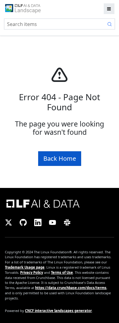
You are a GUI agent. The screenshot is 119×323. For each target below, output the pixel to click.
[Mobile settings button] (109, 8)
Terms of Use (62, 272)
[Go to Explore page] (23, 8)
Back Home (59, 158)
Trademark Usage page (25, 267)
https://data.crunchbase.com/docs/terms (70, 287)
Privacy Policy (31, 272)
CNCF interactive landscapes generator (58, 310)
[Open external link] (59, 203)
